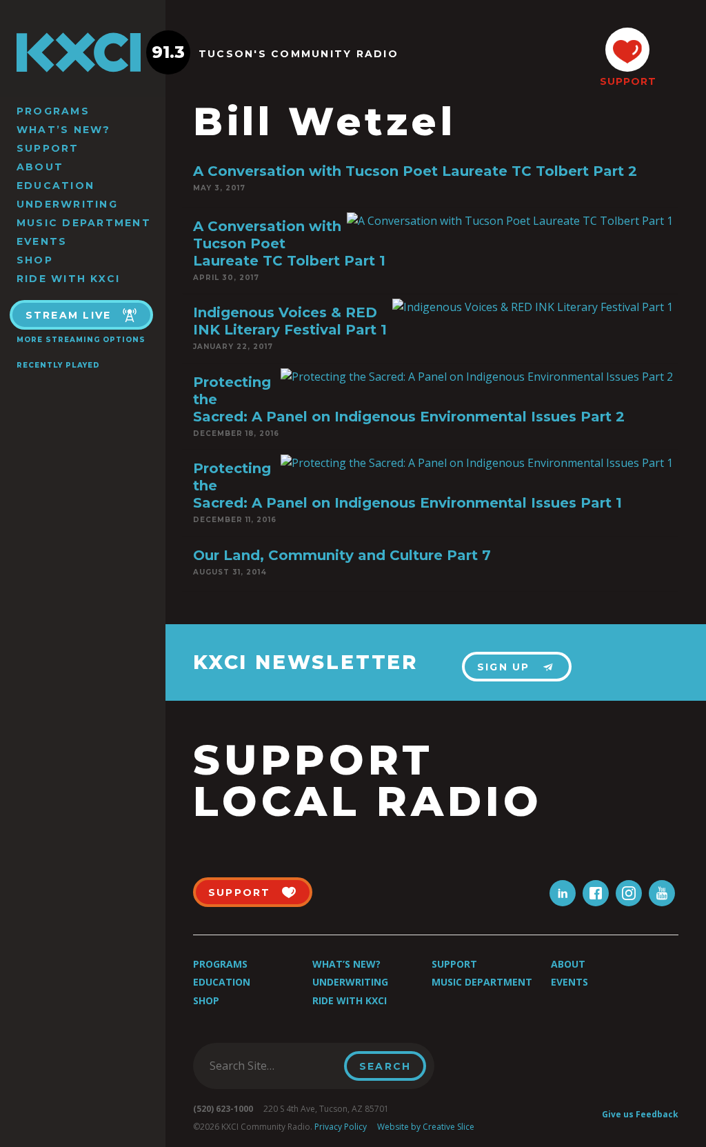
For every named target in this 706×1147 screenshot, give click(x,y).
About (40, 167)
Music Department (84, 223)
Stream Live (69, 315)
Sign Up (503, 667)
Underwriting (67, 204)
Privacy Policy (340, 1127)
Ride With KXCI (68, 278)
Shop (35, 260)
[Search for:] (272, 1065)
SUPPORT (627, 81)
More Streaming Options (81, 339)
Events (42, 241)
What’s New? (64, 129)
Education (55, 185)
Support (48, 148)
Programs (53, 111)
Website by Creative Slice (425, 1127)
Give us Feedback (640, 1114)
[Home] (83, 52)
